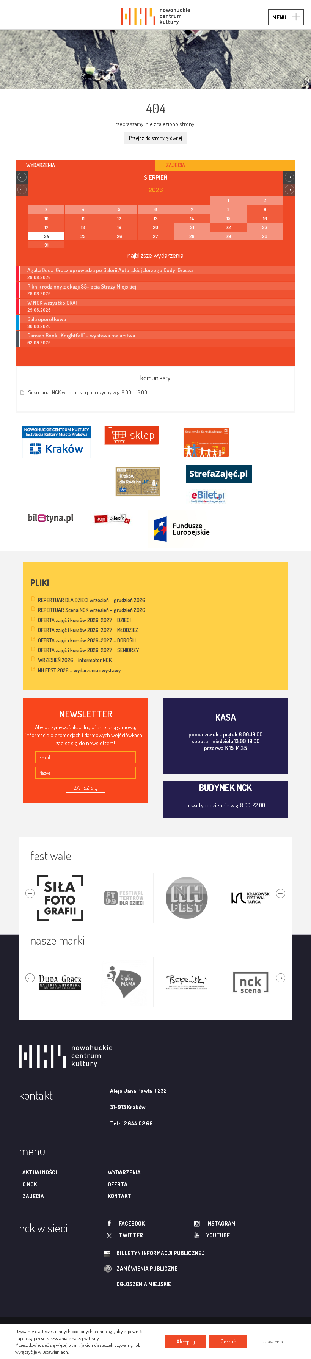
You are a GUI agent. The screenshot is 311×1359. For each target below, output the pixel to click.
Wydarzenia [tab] (40, 165)
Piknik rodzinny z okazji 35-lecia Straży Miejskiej (81, 286)
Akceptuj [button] (186, 1341)
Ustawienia (272, 1341)
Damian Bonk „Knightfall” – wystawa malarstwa (81, 335)
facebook (132, 1223)
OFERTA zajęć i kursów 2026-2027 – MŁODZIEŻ (88, 630)
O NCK (29, 1184)
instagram (221, 1223)
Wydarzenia (124, 1172)
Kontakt (119, 1196)
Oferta (117, 1184)
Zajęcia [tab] (175, 165)
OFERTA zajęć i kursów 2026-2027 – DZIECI (84, 620)
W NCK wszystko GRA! (52, 302)
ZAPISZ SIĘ (85, 787)
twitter (131, 1235)
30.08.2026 (39, 326)
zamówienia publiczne (146, 1268)
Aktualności (39, 1172)
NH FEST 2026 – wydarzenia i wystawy (79, 670)
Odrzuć (228, 1341)
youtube (218, 1235)
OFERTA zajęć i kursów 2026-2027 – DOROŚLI (87, 640)
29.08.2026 (39, 310)
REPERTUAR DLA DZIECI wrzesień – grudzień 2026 (91, 600)
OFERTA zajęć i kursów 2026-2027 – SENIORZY (88, 650)
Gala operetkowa (46, 318)
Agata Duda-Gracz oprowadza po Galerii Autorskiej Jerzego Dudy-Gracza (110, 270)
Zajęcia (33, 1196)
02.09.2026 (39, 342)
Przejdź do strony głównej (155, 138)
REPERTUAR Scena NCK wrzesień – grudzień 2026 (91, 610)
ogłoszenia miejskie (143, 1284)
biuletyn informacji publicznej (160, 1253)
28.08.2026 (39, 277)
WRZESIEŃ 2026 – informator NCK (75, 660)
